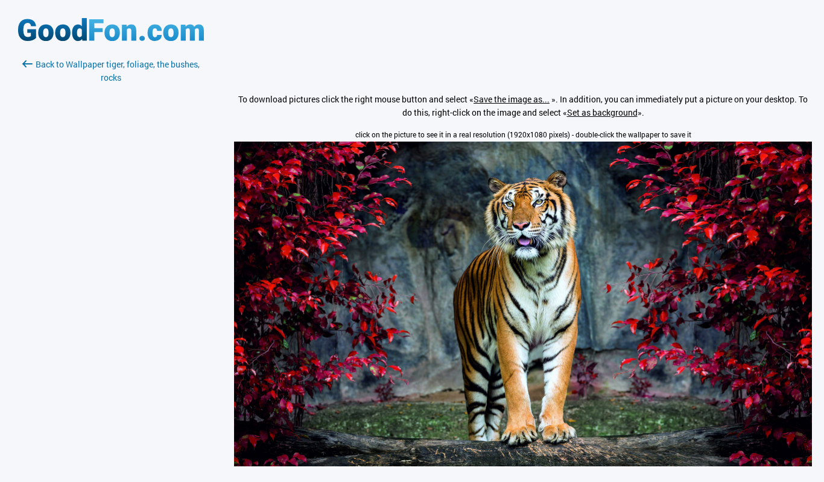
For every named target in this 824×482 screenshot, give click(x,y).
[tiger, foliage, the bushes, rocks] (523, 463)
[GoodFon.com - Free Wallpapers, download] (111, 37)
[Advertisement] (111, 227)
